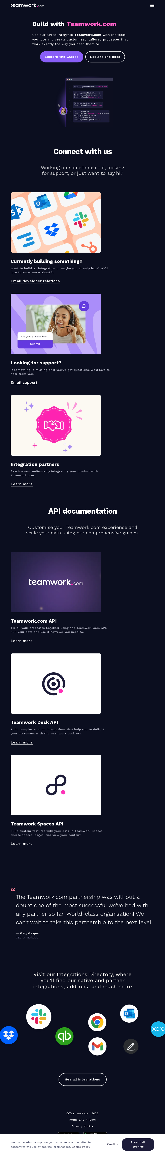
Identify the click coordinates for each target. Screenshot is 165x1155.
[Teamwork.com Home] (27, 5)
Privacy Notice (82, 1126)
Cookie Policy (81, 1146)
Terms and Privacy (82, 1119)
